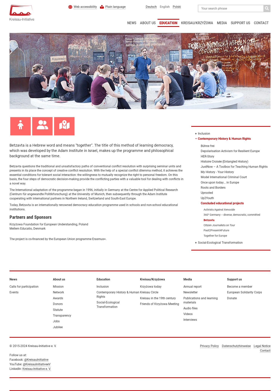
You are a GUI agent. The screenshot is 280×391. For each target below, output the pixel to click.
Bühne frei (207, 146)
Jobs (56, 321)
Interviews (190, 320)
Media (222, 23)
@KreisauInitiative (36, 359)
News (131, 23)
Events (14, 292)
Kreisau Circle (149, 292)
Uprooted (207, 193)
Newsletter (190, 292)
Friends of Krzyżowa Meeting (159, 304)
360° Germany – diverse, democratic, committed (232, 214)
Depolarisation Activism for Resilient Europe (230, 151)
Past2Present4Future (216, 230)
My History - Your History (217, 172)
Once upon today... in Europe (220, 182)
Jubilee (58, 327)
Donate (232, 298)
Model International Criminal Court (224, 177)
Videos (188, 314)
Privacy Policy (209, 346)
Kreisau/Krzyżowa (197, 23)
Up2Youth (207, 198)
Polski (177, 7)
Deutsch (151, 7)
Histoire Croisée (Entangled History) (224, 161)
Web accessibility (85, 7)
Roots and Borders (213, 187)
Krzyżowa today (151, 286)
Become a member (239, 286)
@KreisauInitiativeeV (36, 364)
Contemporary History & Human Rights (224, 138)
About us (148, 23)
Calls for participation (24, 286)
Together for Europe (215, 235)
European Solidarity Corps (244, 292)
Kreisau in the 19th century (158, 298)
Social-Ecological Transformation (220, 242)
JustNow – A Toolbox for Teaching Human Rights (234, 166)
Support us (240, 23)
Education (168, 23)
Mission (58, 286)
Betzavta (209, 220)
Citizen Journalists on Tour (219, 225)
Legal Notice (262, 346)
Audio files (190, 308)
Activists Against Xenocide (219, 209)
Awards (58, 298)
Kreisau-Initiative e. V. (36, 369)
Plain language (115, 7)
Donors (58, 304)
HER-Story (207, 156)
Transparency (62, 315)
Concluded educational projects (222, 203)
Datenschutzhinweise (236, 346)
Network (58, 292)
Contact (261, 23)
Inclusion (204, 133)
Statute (58, 310)
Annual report (192, 286)
